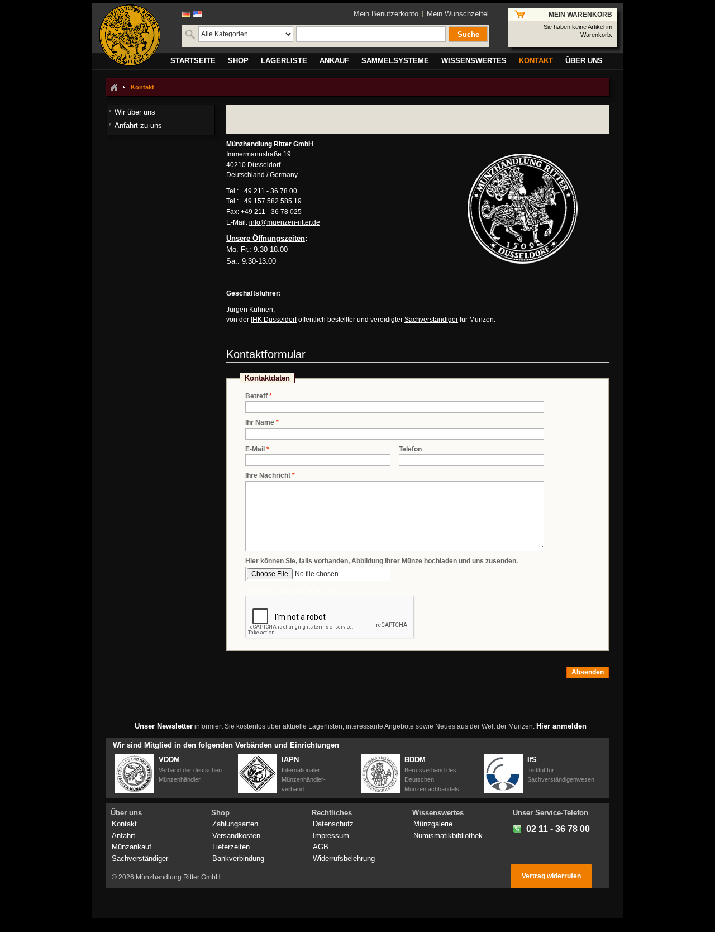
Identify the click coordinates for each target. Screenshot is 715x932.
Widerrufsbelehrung (344, 858)
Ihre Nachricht (267, 475)
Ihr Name (259, 422)
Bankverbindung (238, 858)
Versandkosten (236, 835)
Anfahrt (123, 835)
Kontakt (124, 824)
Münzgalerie (432, 824)
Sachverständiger (431, 320)
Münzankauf (131, 847)
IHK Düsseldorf (274, 320)
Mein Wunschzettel (458, 13)
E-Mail (255, 449)
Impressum (331, 835)
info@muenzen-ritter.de (284, 222)
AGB (320, 847)
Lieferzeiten (231, 847)
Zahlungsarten (235, 824)
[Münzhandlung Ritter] (129, 35)
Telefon (410, 449)
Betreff (256, 396)
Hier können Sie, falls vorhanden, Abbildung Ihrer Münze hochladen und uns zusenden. (381, 561)
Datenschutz (333, 824)
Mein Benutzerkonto (386, 13)
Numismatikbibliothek (448, 835)
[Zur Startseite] (113, 87)
